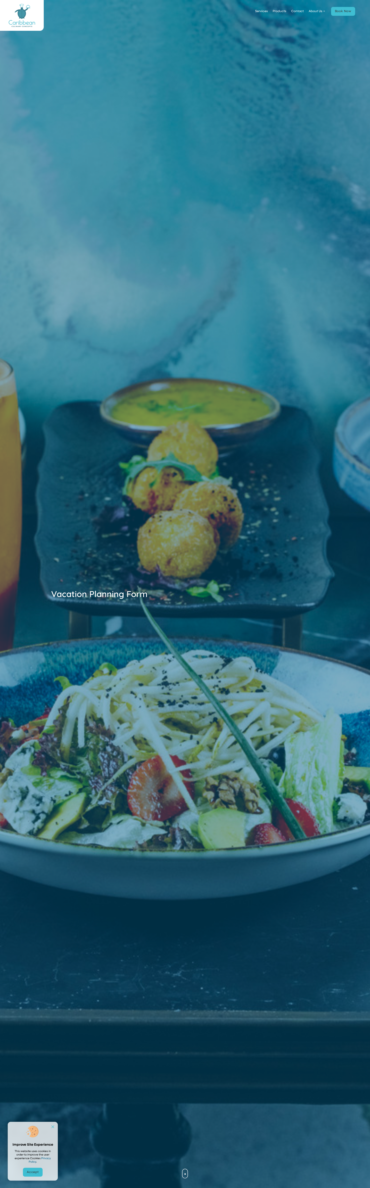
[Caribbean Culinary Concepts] (22, 15)
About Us (315, 11)
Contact (297, 11)
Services (261, 11)
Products (279, 11)
